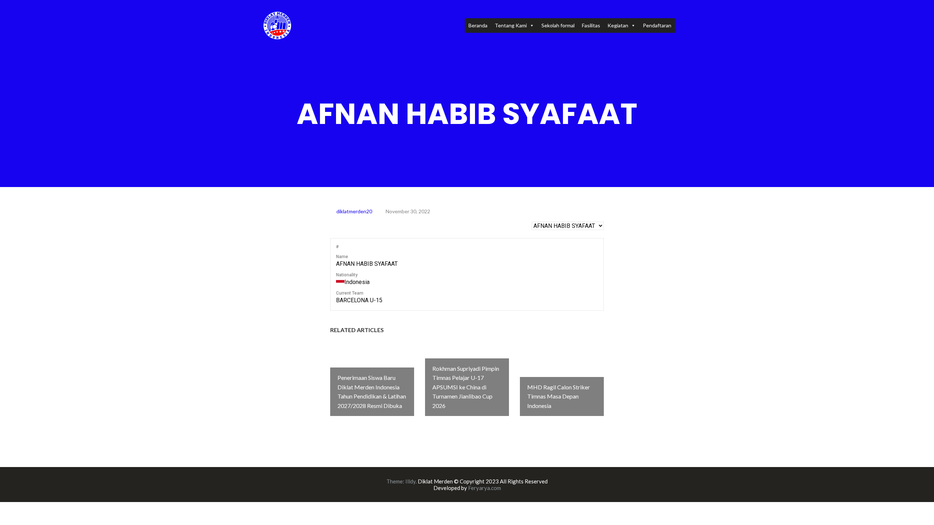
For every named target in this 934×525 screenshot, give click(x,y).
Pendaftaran (657, 25)
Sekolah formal (558, 25)
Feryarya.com (484, 488)
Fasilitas (591, 25)
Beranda (477, 25)
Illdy (410, 481)
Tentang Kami (511, 25)
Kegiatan (617, 25)
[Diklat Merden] (277, 24)
